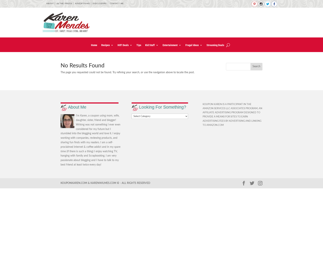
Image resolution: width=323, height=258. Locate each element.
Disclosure (100, 3)
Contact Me (117, 3)
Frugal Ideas (192, 45)
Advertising (82, 3)
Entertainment (170, 45)
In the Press (64, 3)
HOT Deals (123, 45)
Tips (138, 45)
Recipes (105, 45)
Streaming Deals (215, 45)
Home (94, 45)
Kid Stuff (150, 45)
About (50, 3)
